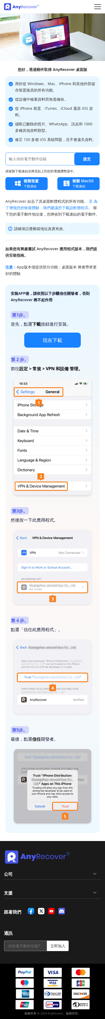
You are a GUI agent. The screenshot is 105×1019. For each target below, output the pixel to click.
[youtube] (51, 911)
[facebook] (31, 911)
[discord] (61, 911)
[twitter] (41, 911)
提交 (87, 158)
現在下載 (52, 340)
